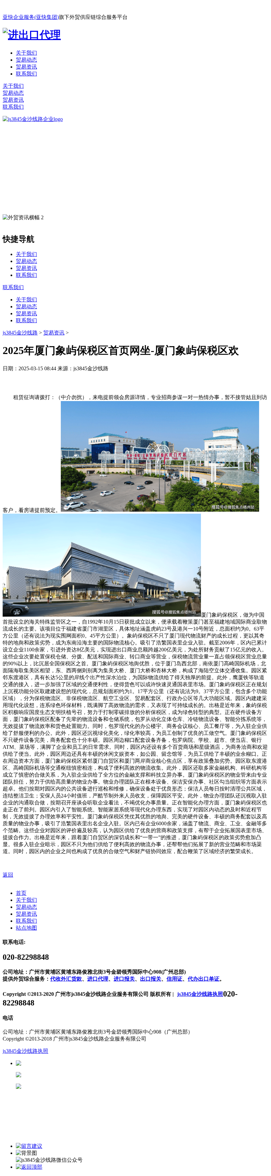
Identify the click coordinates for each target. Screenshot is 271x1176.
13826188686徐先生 (72, 1063)
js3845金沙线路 (20, 332)
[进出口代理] (32, 35)
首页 (21, 893)
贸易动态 (26, 60)
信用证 (174, 979)
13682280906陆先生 (72, 1086)
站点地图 (26, 928)
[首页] (33, 119)
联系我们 (26, 74)
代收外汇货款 (66, 979)
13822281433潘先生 (72, 1075)
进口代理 (97, 979)
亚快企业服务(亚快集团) (31, 17)
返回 (8, 875)
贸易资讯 (26, 67)
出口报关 (150, 979)
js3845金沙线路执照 (200, 994)
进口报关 (124, 979)
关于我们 (26, 53)
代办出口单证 (203, 979)
